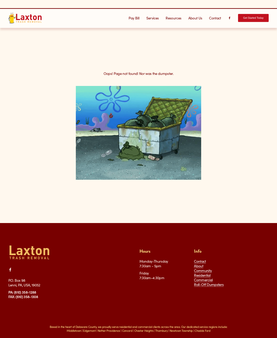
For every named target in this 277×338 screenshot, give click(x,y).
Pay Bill (134, 18)
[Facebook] (229, 18)
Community (203, 270)
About (198, 266)
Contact (215, 18)
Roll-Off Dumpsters (209, 284)
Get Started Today (253, 18)
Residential (202, 275)
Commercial (203, 280)
